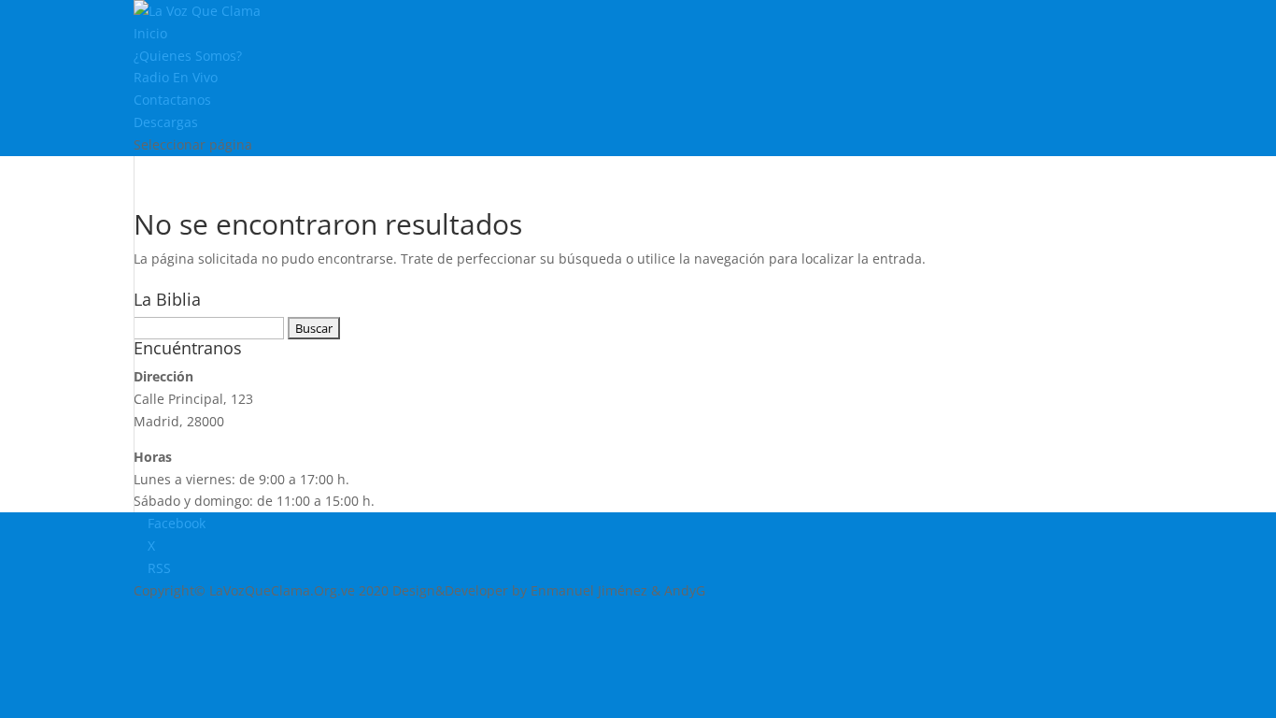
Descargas (166, 122)
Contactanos (172, 99)
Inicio (150, 33)
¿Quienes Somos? (188, 56)
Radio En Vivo (176, 77)
